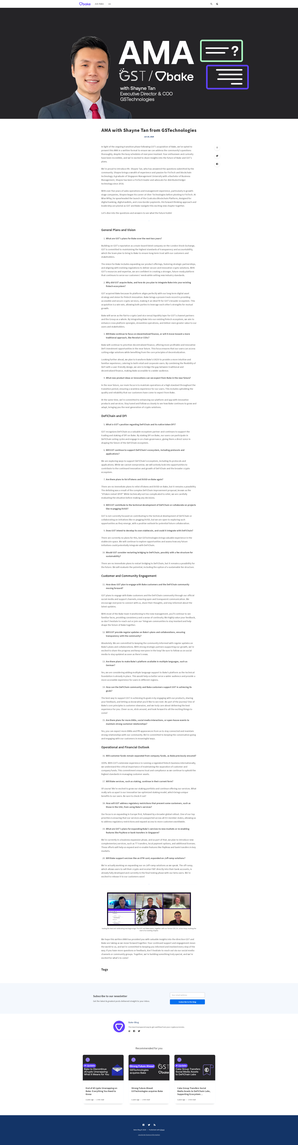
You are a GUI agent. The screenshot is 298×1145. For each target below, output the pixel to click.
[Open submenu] (110, 4)
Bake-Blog (133, 1022)
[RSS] (155, 1125)
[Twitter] (217, 156)
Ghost (162, 1130)
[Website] (129, 1031)
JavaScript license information (149, 1135)
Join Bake (99, 3)
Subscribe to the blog (187, 1002)
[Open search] (211, 4)
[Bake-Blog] (119, 1026)
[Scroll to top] (217, 148)
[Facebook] (217, 164)
